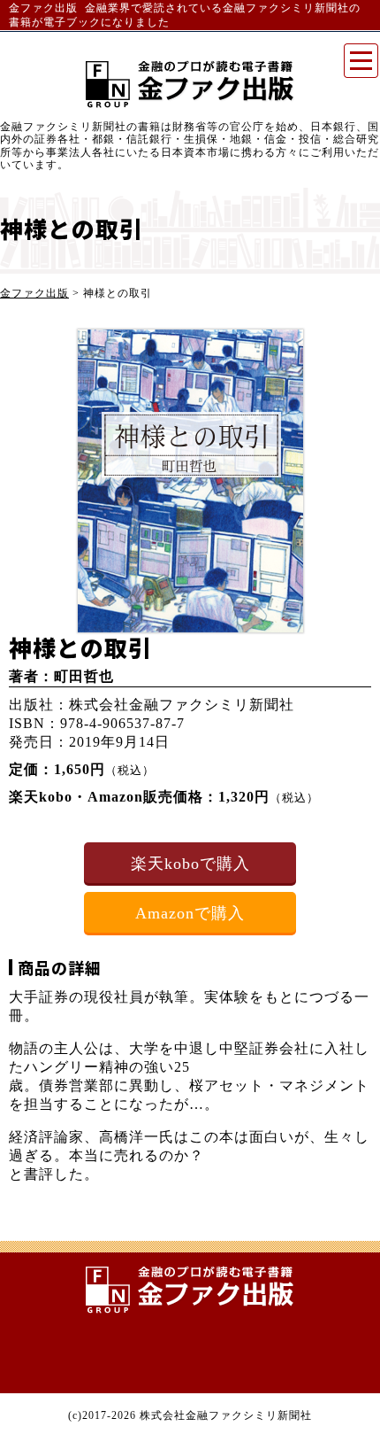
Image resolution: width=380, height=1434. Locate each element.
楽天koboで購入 (190, 863)
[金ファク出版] (190, 1290)
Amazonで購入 (190, 913)
